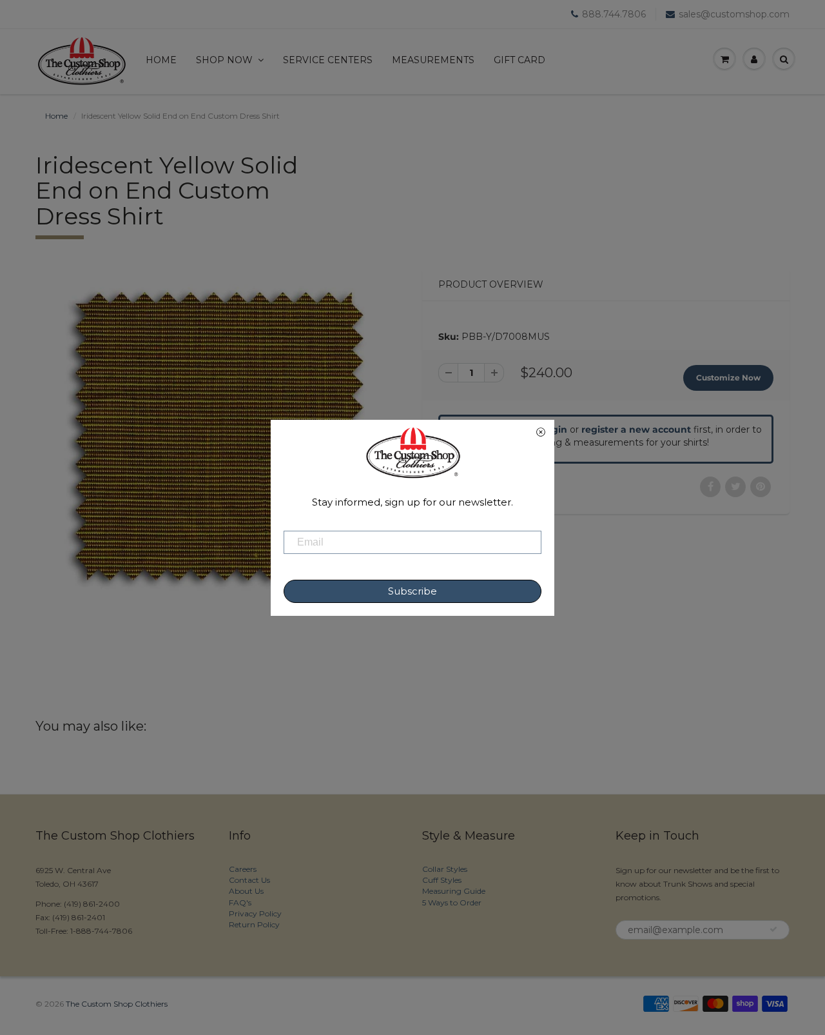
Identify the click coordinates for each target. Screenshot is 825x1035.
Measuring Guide (453, 891)
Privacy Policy (255, 913)
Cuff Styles (441, 880)
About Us (246, 891)
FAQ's (240, 902)
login (555, 429)
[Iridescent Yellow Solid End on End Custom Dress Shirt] (219, 436)
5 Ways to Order (451, 902)
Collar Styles (444, 869)
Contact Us (249, 880)
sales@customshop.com (734, 14)
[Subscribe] (773, 929)
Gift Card (519, 60)
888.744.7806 (614, 14)
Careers (243, 869)
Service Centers (328, 60)
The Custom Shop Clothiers (117, 1004)
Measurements (433, 60)
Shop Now (224, 60)
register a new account (636, 429)
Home (161, 60)
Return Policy (254, 924)
